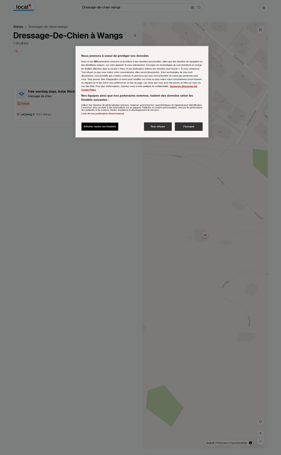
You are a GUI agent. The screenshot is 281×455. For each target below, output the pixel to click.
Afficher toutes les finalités (100, 126)
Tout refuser (158, 126)
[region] (142, 92)
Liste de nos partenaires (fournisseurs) (102, 113)
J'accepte (188, 126)
